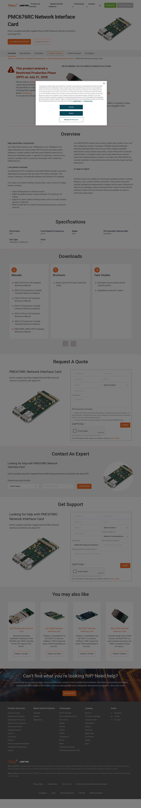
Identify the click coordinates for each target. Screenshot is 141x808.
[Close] (104, 83)
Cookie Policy (77, 101)
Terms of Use (88, 101)
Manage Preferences (71, 120)
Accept (71, 107)
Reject (71, 113)
